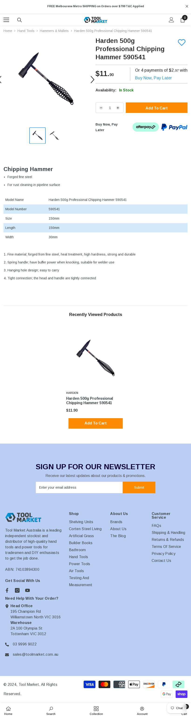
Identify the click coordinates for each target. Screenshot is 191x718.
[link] (51, 710)
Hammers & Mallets (54, 31)
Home (7, 31)
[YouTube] (27, 590)
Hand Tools (25, 31)
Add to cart (157, 108)
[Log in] (171, 19)
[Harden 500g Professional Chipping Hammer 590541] (95, 358)
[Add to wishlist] (182, 42)
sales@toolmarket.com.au (35, 654)
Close (187, 6)
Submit (139, 487)
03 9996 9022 (25, 644)
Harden (72, 393)
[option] (95, 6)
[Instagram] (17, 590)
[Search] (19, 20)
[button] (93, 80)
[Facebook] (7, 590)
